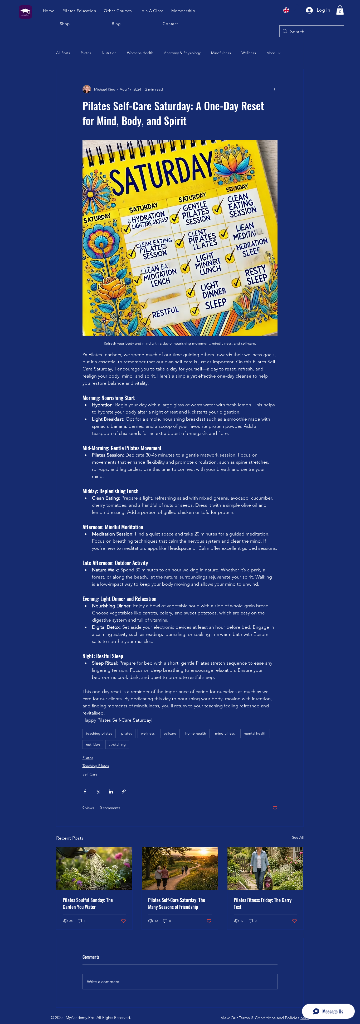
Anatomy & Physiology (182, 52)
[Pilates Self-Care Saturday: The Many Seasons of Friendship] (180, 868)
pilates (126, 733)
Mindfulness (221, 52)
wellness (148, 733)
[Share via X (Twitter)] (97, 791)
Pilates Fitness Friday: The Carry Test (263, 903)
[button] (152, 10)
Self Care (90, 774)
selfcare (170, 733)
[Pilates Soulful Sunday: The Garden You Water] (94, 868)
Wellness (248, 52)
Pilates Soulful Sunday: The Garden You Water (88, 903)
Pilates (86, 52)
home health (195, 733)
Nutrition (109, 52)
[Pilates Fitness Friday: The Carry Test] (265, 868)
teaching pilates (99, 733)
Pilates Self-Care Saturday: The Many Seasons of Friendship (176, 903)
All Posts (63, 52)
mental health (255, 733)
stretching (117, 744)
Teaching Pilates (95, 765)
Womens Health (140, 52)
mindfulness (225, 733)
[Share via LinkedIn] (110, 791)
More (270, 52)
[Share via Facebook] (84, 791)
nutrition (93, 744)
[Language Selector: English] (289, 10)
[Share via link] (123, 791)
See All (298, 837)
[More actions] (274, 89)
